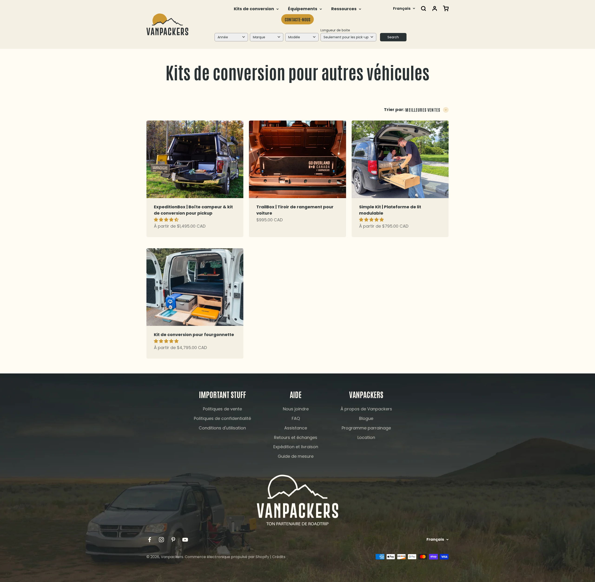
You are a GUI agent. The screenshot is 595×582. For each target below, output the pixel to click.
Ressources (344, 9)
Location (366, 437)
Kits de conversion (254, 9)
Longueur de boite (335, 30)
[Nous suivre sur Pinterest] (173, 539)
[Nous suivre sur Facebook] (149, 539)
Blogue (366, 418)
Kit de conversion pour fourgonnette (194, 334)
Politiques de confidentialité (222, 418)
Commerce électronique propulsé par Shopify (227, 556)
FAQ (296, 418)
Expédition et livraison (295, 447)
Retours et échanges (295, 437)
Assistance (295, 428)
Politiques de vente (222, 409)
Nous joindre (296, 409)
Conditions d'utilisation (222, 428)
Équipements (302, 9)
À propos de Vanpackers (366, 409)
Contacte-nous (297, 19)
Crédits (278, 556)
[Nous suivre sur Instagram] (161, 539)
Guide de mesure (296, 456)
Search (393, 37)
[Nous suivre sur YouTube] (185, 539)
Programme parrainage (366, 428)
